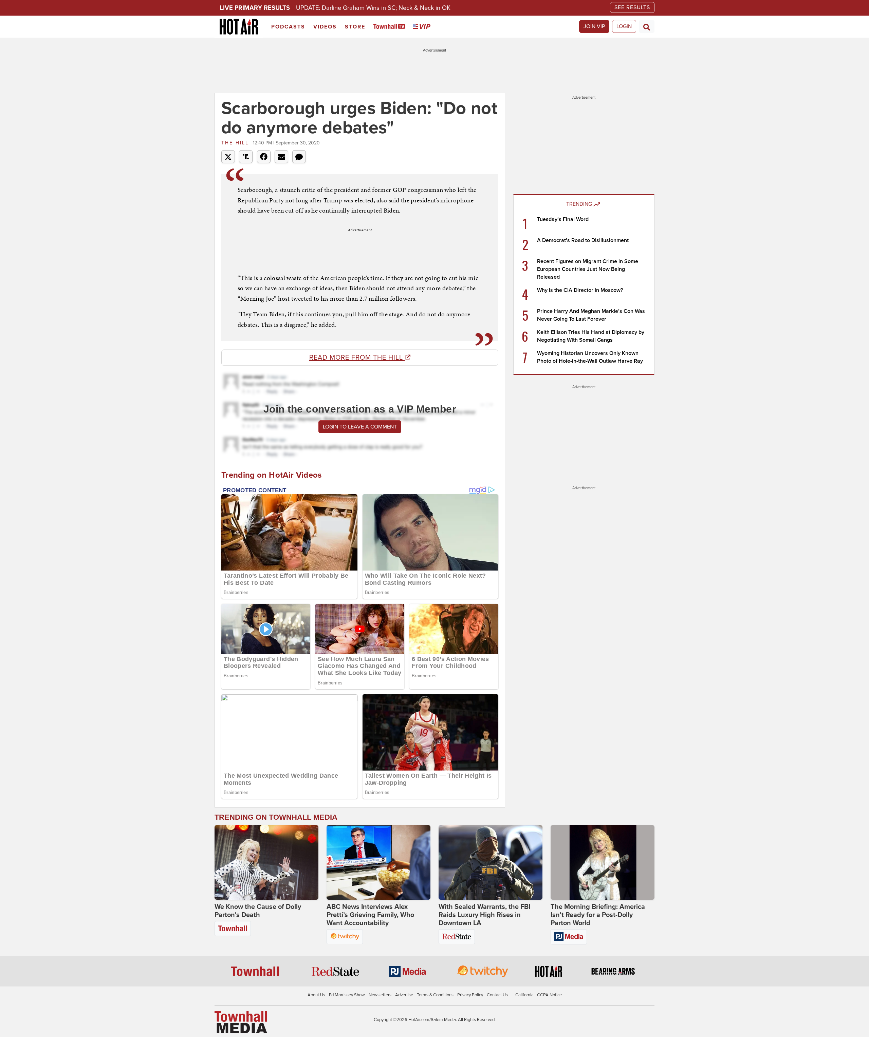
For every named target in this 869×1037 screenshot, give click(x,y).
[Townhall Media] (241, 1022)
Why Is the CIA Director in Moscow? (580, 290)
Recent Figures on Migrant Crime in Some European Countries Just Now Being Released (587, 269)
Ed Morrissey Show (347, 995)
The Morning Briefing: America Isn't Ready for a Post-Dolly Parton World (598, 915)
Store (355, 26)
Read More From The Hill (357, 358)
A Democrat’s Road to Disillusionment (583, 240)
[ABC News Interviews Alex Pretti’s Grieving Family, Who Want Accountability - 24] (378, 862)
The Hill (236, 143)
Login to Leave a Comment (360, 426)
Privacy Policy (470, 995)
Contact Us (497, 995)
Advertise (404, 995)
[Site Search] (646, 26)
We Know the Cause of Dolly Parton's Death (258, 911)
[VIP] (423, 27)
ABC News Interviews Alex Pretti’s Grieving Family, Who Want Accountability (370, 915)
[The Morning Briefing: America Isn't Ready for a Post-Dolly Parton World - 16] (602, 862)
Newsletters (380, 995)
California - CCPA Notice (538, 995)
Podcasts (288, 26)
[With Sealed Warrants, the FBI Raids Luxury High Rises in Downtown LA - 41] (490, 862)
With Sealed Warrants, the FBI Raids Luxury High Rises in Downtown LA (484, 915)
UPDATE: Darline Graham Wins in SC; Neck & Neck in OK (373, 8)
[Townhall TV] (390, 27)
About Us (316, 995)
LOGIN (624, 26)
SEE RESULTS (632, 7)
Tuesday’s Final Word (563, 219)
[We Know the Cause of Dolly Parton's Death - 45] (266, 862)
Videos (325, 26)
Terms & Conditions (435, 995)
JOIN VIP (594, 26)
